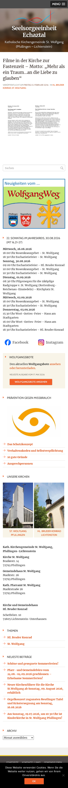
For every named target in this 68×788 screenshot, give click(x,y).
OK (34, 781)
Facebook (20, 342)
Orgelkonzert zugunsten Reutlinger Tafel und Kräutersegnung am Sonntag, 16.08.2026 (35, 703)
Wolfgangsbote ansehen (31, 381)
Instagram (54, 342)
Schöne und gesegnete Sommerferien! (32, 663)
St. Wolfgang (19, 88)
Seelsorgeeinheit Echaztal (34, 32)
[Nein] (63, 775)
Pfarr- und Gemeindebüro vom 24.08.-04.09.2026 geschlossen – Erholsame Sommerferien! (29, 674)
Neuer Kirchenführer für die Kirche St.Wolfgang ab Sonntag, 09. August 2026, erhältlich (35, 689)
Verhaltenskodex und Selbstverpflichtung (35, 450)
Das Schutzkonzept (20, 444)
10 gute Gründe (17, 457)
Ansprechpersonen (20, 463)
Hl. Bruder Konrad (19, 637)
